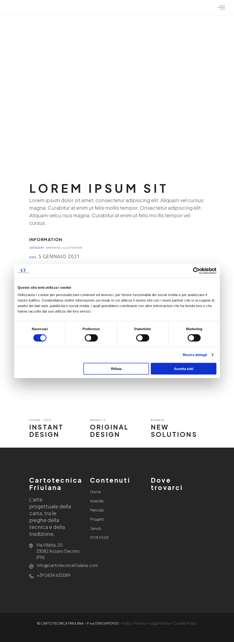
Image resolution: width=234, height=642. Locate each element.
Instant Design (46, 430)
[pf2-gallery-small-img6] (177, 97)
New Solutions (174, 430)
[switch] (91, 338)
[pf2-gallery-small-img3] (177, 40)
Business (157, 420)
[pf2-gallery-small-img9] (177, 154)
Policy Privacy (134, 623)
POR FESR (99, 537)
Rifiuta (116, 368)
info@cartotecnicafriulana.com (67, 565)
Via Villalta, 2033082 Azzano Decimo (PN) (58, 551)
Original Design (109, 430)
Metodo (97, 510)
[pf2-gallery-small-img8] (117, 154)
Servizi (95, 528)
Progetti (97, 519)
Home (95, 491)
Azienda (97, 500)
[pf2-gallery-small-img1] (56, 40)
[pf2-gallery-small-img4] (56, 97)
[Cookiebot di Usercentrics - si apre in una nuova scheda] (196, 270)
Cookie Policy (185, 623)
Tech (47, 420)
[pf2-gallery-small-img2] (117, 40)
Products (97, 420)
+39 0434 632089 (53, 575)
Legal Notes (159, 623)
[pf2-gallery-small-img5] (117, 97)
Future (35, 420)
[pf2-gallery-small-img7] (56, 154)
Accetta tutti (183, 368)
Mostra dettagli (195, 355)
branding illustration (64, 247)
